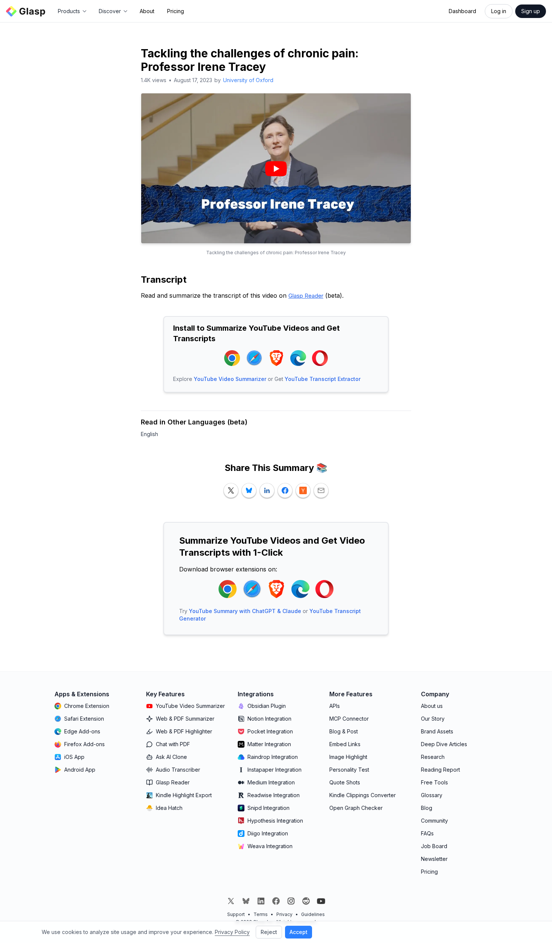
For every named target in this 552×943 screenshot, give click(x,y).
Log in (498, 11)
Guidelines (313, 914)
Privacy (284, 914)
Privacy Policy (232, 932)
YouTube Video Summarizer (230, 379)
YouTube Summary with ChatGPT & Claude (245, 611)
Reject (269, 932)
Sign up (530, 11)
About (147, 11)
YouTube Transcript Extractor (322, 379)
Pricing (175, 11)
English (149, 434)
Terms (260, 914)
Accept (299, 932)
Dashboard (462, 11)
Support (236, 914)
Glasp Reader (305, 295)
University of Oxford (248, 80)
